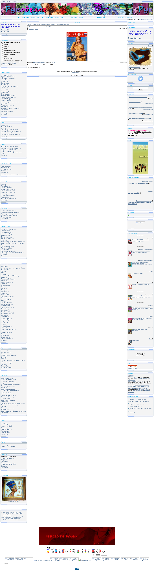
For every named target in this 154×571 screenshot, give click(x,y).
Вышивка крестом (13, 501)
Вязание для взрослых (8, 130)
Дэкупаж (4, 460)
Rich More (4, 291)
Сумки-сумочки (6, 214)
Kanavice (4, 409)
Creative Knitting (6, 312)
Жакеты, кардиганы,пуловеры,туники (140, 118)
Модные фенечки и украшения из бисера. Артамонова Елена (141, 251)
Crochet (3, 334)
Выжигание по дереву (8, 464)
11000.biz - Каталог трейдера (10, 519)
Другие (3, 114)
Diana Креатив (5, 237)
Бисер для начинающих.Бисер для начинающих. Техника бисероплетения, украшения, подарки (142, 263)
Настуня (3, 406)
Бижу (3, 357)
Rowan (3, 293)
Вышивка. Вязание (7, 397)
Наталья (3, 88)
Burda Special (5, 234)
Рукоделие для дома (8, 251)
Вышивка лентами (7, 389)
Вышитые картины (7, 381)
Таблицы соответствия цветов (144, 200)
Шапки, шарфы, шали (8, 211)
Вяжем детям (5, 194)
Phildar (3, 290)
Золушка (4, 91)
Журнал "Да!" (5, 75)
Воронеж (132, 228)
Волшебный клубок (7, 133)
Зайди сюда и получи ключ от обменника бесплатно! (139, 133)
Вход (147, 19)
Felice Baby (4, 186)
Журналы (35, 24)
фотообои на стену (138, 390)
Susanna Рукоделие (7, 229)
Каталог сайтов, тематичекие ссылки (12, 513)
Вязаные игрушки (6, 246)
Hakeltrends (4, 323)
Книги (3, 113)
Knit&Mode (4, 80)
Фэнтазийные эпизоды (10, 50)
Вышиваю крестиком (7, 395)
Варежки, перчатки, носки (9, 212)
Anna (2, 245)
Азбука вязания (6, 111)
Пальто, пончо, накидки (136, 113)
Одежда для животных (8, 446)
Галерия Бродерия (7, 408)
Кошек (5, 56)
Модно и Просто (6, 238)
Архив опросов (12, 63)
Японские (4, 285)
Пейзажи (6, 44)
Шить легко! (5, 432)
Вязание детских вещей (8, 198)
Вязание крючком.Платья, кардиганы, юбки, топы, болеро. (142, 319)
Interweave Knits (6, 338)
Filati (2, 301)
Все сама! (4, 167)
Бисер (3, 364)
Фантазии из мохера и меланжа (140, 284)
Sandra (3, 81)
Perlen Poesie (5, 367)
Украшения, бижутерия (8, 215)
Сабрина (3, 83)
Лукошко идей (5, 248)
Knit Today (4, 269)
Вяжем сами (5, 100)
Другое (3, 256)
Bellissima (4, 331)
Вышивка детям (6, 378)
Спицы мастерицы (7, 195)
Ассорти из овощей (134, 102)
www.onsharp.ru (7, 514)
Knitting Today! (5, 326)
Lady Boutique (5, 429)
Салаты (151, 98)
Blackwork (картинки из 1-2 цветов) (13, 60)
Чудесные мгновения (8, 97)
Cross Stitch (5, 398)
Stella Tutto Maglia (7, 313)
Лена (2, 240)
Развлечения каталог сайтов (135, 381)
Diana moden (5, 425)
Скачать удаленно (33, 29)
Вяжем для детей (6, 192)
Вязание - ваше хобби (8, 86)
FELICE (3, 89)
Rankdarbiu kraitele (7, 279)
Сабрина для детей (7, 189)
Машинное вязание (7, 463)
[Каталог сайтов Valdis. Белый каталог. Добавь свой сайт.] (132, 377)
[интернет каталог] (115, 560)
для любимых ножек (133, 67)
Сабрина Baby (5, 187)
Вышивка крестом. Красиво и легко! (12, 411)
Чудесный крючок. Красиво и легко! (12, 153)
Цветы (5, 48)
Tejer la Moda (5, 294)
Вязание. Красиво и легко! (9, 134)
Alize (2, 184)
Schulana (4, 274)
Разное (3, 218)
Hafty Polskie (5, 392)
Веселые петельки (7, 191)
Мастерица (4, 166)
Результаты (4, 63)
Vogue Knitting (5, 99)
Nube (2, 321)
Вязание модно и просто (9, 102)
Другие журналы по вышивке (10, 384)
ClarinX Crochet (6, 302)
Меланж (3, 106)
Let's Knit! (4, 316)
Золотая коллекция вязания (10, 131)
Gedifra (3, 340)
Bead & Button (5, 363)
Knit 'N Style (5, 299)
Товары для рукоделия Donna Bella (12, 512)
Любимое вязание (6, 105)
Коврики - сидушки (137, 273)
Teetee (3, 277)
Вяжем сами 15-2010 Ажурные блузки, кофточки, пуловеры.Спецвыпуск (142, 296)
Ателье (3, 428)
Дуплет (3, 172)
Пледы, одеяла (6, 217)
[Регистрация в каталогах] (9, 560)
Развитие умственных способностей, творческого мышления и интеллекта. (12, 516)
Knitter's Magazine (6, 320)
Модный (3, 171)
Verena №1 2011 (136, 340)
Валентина (4, 231)
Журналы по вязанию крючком (47, 24)
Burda (3, 423)
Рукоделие (4, 249)
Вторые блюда (149, 103)
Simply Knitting (5, 304)
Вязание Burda (5, 126)
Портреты (6, 46)
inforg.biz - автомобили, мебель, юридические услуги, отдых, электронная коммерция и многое (138, 386)
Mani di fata (4, 287)
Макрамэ (4, 461)
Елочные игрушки (6, 458)
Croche (3, 284)
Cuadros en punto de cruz (9, 390)
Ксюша (3, 103)
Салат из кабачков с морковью (138, 97)
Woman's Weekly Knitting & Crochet (12, 268)
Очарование (5, 94)
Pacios (3, 288)
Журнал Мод (5, 169)
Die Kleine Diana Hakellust (9, 276)
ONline (3, 327)
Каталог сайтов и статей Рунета (11, 518)
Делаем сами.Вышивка (8, 405)
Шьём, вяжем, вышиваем (9, 174)
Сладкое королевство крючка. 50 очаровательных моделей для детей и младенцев (142, 308)
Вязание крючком (148, 109)
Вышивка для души (7, 379)
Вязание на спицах (148, 114)
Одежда (150, 191)
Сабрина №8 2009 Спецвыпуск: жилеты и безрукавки (140, 240)
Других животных (8, 58)
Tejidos (3, 280)
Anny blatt (4, 309)
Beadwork (4, 366)
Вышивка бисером (7, 400)
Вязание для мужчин (7, 445)
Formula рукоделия (7, 386)
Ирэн (2, 128)
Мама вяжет (5, 197)
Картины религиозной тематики (12, 52)
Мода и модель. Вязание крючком (12, 242)
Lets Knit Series (6, 282)
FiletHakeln (4, 235)
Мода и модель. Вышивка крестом (12, 403)
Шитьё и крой (5, 426)
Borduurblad (4, 401)
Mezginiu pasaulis (6, 296)
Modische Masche (6, 307)
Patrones (4, 431)
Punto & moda (5, 318)
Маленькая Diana (6, 78)
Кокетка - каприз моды (8, 95)
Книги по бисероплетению (9, 351)
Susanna (3, 84)
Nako (2, 273)
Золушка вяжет (6, 232)
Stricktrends (4, 337)
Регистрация (142, 19)
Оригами (4, 466)
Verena (3, 125)
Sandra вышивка (6, 394)
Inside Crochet (5, 332)
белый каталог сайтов (143, 389)
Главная (29, 24)
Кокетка (3, 92)
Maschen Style (5, 298)
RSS (151, 19)
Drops (3, 324)
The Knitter (4, 310)
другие (3, 434)
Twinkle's (4, 315)
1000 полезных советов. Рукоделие (12, 243)
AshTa (53, 62)
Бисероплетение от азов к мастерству (13, 360)
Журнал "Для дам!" (7, 77)
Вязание (150, 45)
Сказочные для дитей (9, 54)
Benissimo (4, 335)
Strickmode (4, 305)
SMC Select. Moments (8, 329)
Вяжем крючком (6, 151)
